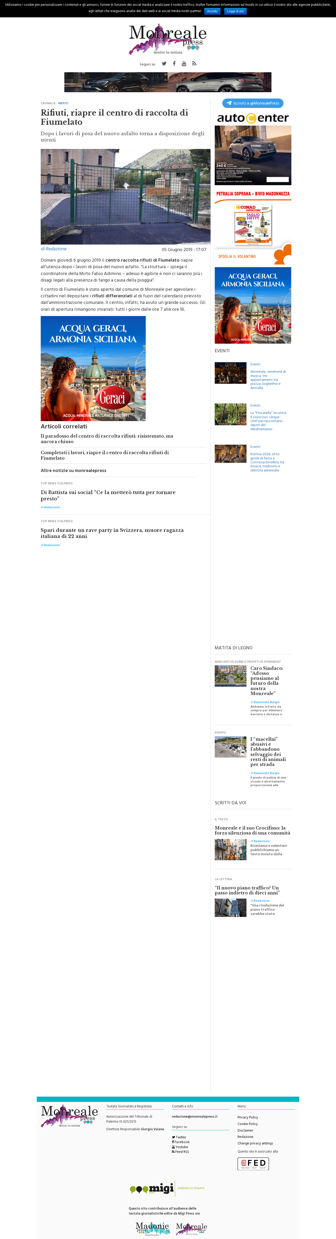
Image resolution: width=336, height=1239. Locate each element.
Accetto (212, 11)
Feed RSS (182, 1152)
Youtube (181, 1147)
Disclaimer (245, 1131)
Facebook (182, 1142)
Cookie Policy (248, 1124)
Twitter (180, 1138)
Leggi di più (235, 11)
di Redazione (53, 249)
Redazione (245, 1137)
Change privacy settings (255, 1144)
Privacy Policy (248, 1118)
